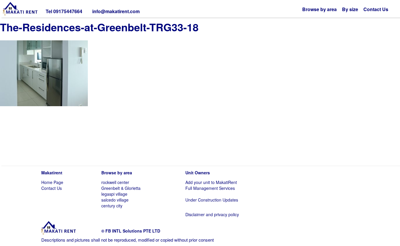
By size (350, 9)
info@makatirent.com (116, 11)
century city (111, 206)
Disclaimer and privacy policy (212, 214)
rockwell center (115, 182)
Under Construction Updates (211, 200)
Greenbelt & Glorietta (121, 188)
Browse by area (319, 9)
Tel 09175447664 (64, 11)
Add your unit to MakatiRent (211, 182)
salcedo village (115, 200)
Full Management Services (210, 188)
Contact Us (375, 9)
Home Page (52, 182)
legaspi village (114, 194)
